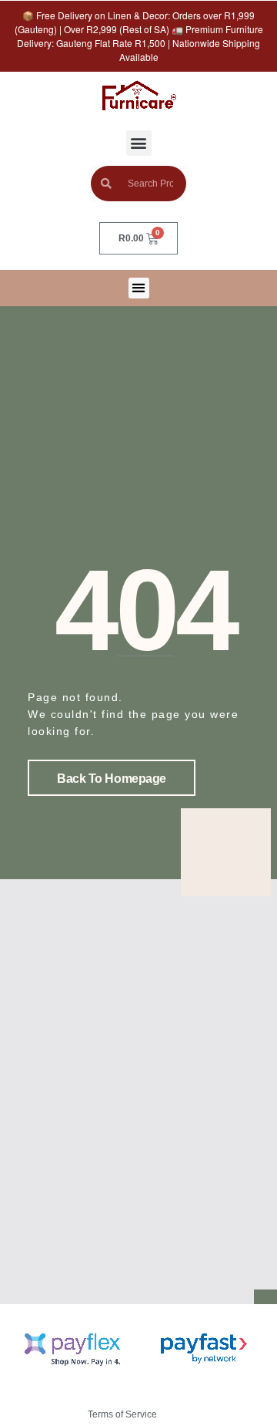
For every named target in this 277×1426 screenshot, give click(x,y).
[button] (139, 143)
